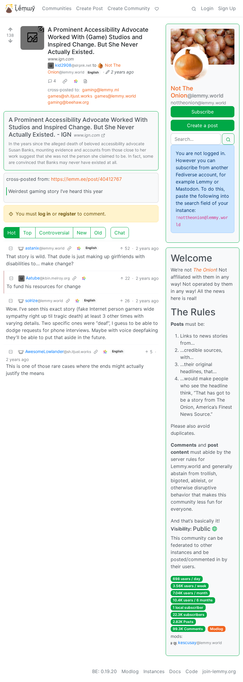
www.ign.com (61, 58)
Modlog (216, 629)
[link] (65, 81)
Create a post (202, 125)
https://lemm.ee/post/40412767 (86, 179)
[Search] (194, 8)
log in (44, 214)
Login (207, 8)
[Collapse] (10, 248)
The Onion (204, 270)
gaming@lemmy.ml (100, 89)
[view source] (85, 80)
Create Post (89, 8)
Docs (175, 671)
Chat (119, 233)
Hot (11, 233)
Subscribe (202, 112)
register (67, 214)
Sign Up (227, 8)
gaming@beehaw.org (68, 102)
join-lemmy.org (219, 671)
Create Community (129, 8)
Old (98, 233)
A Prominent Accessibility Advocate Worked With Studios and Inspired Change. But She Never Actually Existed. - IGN (78, 127)
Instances (153, 671)
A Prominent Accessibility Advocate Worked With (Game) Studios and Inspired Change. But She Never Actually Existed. (98, 40)
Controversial (54, 233)
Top (27, 233)
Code (192, 671)
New (82, 233)
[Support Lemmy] (156, 8)
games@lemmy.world (115, 95)
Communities (56, 8)
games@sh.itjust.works (70, 95)
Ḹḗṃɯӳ (25, 8)
